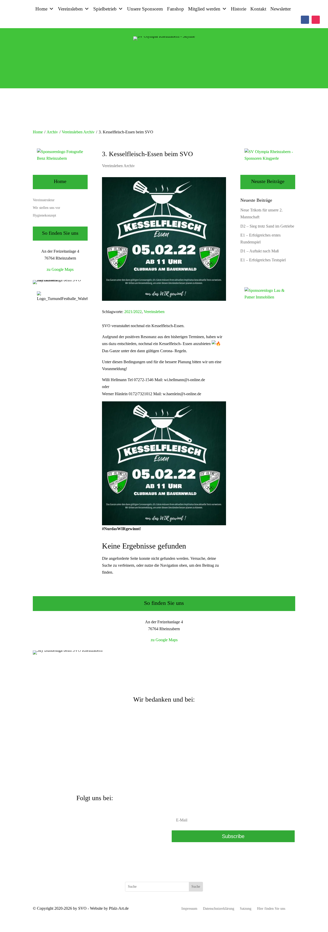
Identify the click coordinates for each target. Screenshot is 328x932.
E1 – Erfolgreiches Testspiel (263, 260)
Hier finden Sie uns (271, 908)
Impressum (189, 908)
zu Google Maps (60, 269)
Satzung (245, 908)
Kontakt (258, 9)
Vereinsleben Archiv (78, 132)
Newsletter (280, 9)
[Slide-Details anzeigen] (62, 158)
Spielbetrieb (105, 9)
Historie (238, 9)
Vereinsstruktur (44, 200)
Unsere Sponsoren (145, 9)
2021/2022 (133, 311)
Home (41, 9)
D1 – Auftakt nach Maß (259, 251)
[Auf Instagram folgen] (316, 20)
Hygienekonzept (44, 215)
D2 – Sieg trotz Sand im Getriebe (267, 226)
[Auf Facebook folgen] (305, 20)
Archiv (52, 132)
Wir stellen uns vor (46, 208)
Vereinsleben (70, 9)
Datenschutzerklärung (218, 908)
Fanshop (175, 9)
